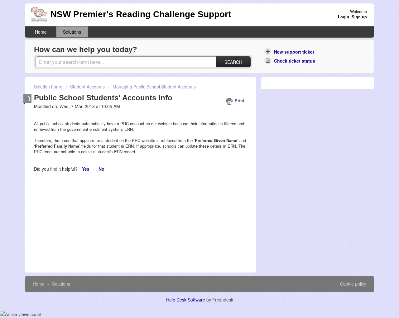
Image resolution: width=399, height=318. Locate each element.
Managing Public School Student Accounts (154, 86)
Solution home (49, 86)
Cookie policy (353, 284)
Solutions (72, 32)
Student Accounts (87, 86)
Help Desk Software (186, 300)
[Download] (188, 77)
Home (41, 32)
